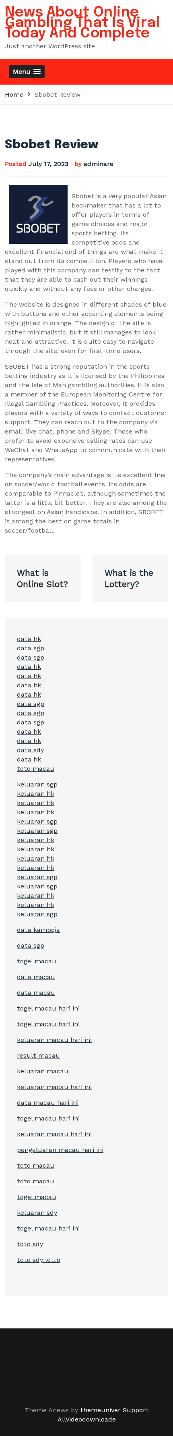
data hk (29, 639)
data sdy (30, 750)
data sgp (30, 648)
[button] (27, 71)
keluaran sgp (37, 784)
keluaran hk (35, 793)
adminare (98, 164)
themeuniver (100, 1410)
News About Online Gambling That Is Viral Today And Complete (82, 23)
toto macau (35, 768)
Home (14, 94)
